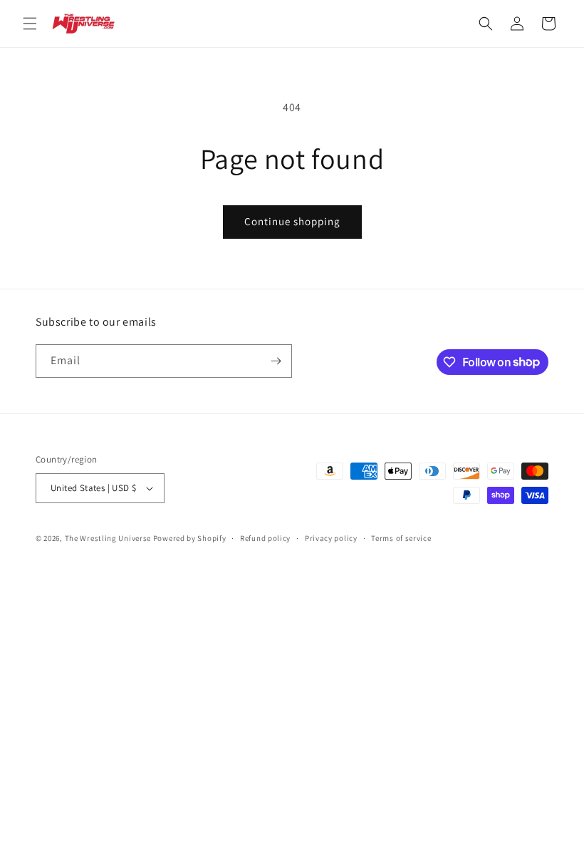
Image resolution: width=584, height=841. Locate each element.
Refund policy (265, 538)
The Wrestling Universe (108, 538)
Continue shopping (292, 221)
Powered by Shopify (189, 538)
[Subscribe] (275, 361)
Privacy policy (331, 538)
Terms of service (401, 538)
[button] (30, 23)
